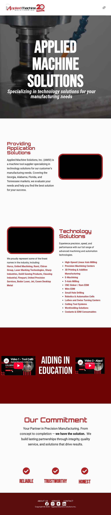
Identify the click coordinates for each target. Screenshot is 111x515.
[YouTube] (58, 504)
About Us (43, 501)
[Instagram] (52, 504)
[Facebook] (47, 504)
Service (56, 501)
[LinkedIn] (64, 504)
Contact (68, 501)
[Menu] (104, 7)
